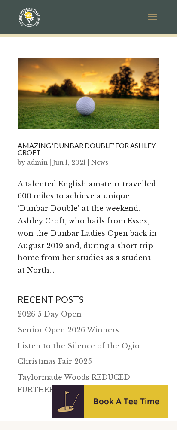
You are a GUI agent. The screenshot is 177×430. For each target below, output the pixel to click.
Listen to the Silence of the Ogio (79, 346)
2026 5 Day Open (50, 314)
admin (37, 162)
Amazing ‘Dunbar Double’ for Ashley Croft (87, 148)
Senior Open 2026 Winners (68, 330)
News (99, 162)
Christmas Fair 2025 (55, 361)
